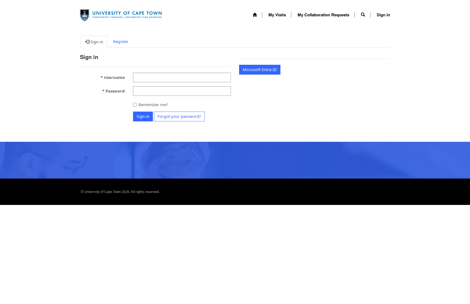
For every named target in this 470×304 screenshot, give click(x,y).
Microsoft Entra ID (260, 69)
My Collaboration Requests (323, 15)
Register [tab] (120, 41)
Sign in (383, 15)
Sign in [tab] (96, 41)
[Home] (255, 15)
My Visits (277, 15)
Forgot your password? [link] (179, 116)
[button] (363, 15)
